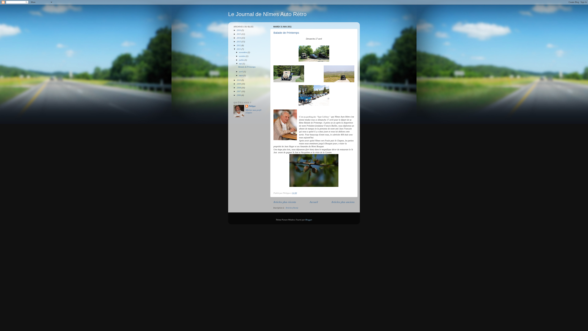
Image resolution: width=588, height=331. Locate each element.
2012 (239, 45)
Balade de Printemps (286, 32)
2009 (239, 84)
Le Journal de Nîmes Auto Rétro (267, 14)
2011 (239, 49)
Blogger (308, 220)
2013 (239, 42)
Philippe (252, 106)
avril (241, 72)
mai (241, 64)
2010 (239, 80)
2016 (239, 30)
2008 (239, 88)
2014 (239, 38)
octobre (242, 56)
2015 (239, 34)
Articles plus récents (284, 202)
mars (241, 75)
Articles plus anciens (342, 202)
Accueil (314, 202)
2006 (239, 95)
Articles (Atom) (292, 208)
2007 (239, 91)
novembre (243, 52)
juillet (242, 60)
